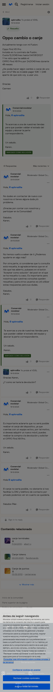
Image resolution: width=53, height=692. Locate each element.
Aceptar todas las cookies (26, 686)
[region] (26, 649)
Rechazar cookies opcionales (26, 678)
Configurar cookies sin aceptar (27, 670)
